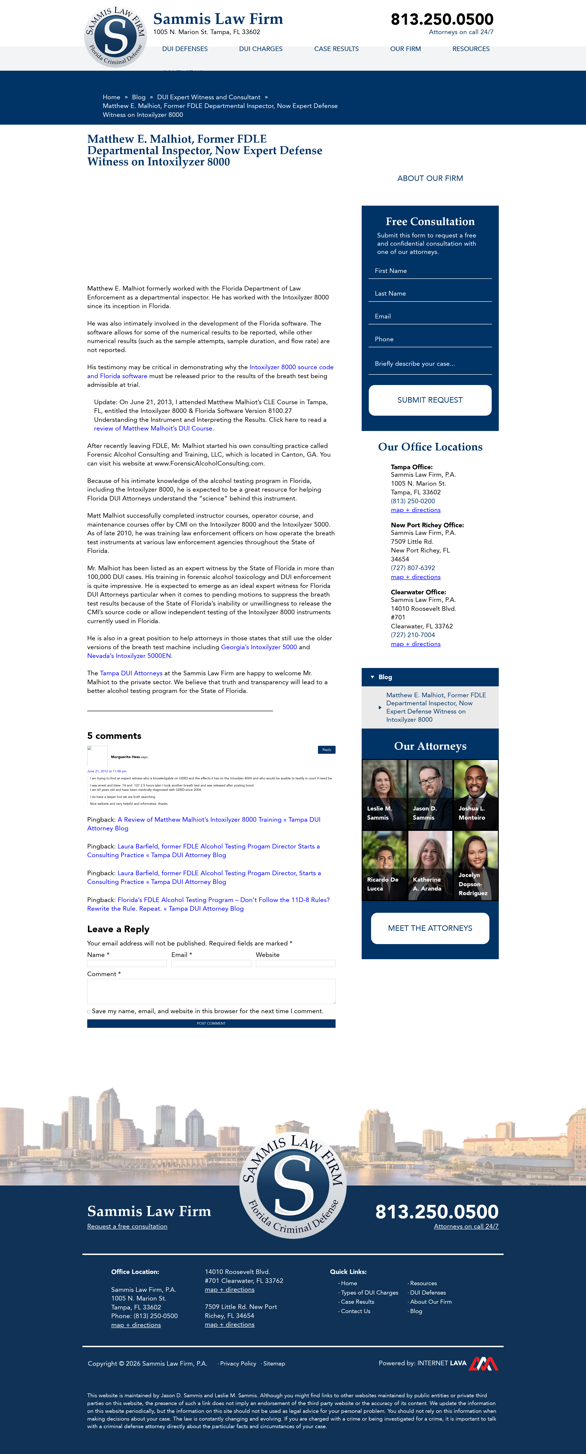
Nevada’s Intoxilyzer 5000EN (129, 656)
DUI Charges (261, 49)
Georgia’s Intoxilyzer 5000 (259, 647)
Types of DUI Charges (369, 1293)
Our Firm (405, 49)
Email (181, 954)
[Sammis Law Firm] (115, 36)
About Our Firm (431, 1302)
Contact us (182, 73)
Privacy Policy (238, 1364)
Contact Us (355, 1311)
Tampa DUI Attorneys (131, 673)
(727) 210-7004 (413, 635)
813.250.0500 (442, 20)
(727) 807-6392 (413, 568)
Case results (336, 49)
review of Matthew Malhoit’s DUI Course (153, 428)
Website (268, 954)
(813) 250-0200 (413, 501)
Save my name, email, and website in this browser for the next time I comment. (208, 1011)
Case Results (357, 1302)
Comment (104, 974)
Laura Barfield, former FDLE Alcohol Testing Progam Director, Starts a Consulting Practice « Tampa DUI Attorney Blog (204, 877)
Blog (416, 1311)
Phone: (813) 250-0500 (144, 1316)
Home (349, 1283)
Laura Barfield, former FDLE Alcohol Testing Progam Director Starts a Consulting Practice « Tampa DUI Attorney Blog (203, 851)
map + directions (416, 510)
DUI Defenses (185, 49)
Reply (327, 749)
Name (98, 954)
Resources (471, 49)
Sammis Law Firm (218, 19)
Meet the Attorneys (430, 928)
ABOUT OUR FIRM (430, 178)
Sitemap (274, 1364)
